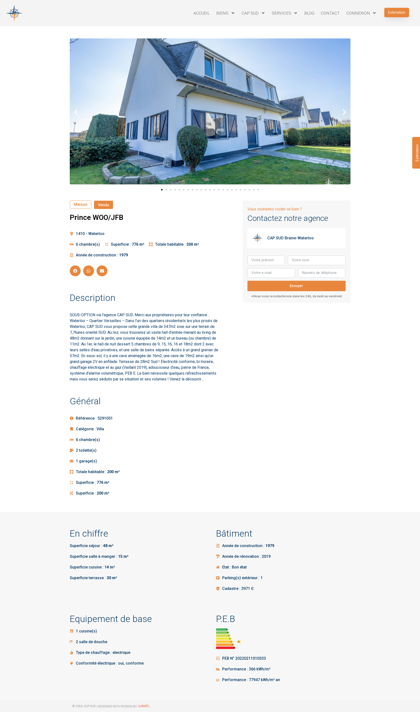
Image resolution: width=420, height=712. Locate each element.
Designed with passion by (118, 706)
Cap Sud (250, 13)
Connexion (358, 13)
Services (281, 13)
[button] (396, 12)
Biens (222, 13)
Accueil (201, 13)
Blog (309, 13)
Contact (330, 13)
